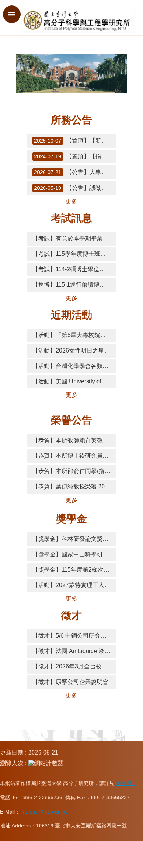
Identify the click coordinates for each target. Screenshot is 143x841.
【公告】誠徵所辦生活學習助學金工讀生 (75, 188)
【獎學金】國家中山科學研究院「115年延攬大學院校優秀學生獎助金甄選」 (74, 554)
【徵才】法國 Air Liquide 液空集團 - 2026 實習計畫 (74, 651)
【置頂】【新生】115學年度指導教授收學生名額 (75, 140)
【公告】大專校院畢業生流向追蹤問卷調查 (75, 172)
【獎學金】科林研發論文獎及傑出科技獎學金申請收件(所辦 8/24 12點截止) (74, 539)
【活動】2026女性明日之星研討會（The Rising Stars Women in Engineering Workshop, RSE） (74, 350)
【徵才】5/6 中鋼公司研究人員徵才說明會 (74, 635)
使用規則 (126, 783)
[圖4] (71, 73)
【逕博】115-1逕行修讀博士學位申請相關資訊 (74, 284)
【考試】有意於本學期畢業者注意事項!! (74, 238)
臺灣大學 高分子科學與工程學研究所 (79, 20)
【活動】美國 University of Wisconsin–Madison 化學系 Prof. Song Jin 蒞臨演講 (74, 381)
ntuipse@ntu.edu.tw (44, 812)
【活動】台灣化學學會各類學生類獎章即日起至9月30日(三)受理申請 (74, 366)
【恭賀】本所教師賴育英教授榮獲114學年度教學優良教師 (74, 440)
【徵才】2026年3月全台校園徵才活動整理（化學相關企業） (74, 666)
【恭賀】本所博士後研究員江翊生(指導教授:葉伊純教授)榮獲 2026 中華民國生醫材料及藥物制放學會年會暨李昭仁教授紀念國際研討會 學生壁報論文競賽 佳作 (74, 456)
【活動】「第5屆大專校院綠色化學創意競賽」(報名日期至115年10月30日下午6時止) (74, 335)
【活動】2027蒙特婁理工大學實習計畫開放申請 (74, 585)
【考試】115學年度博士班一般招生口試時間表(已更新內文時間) (74, 254)
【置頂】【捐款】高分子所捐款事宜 (75, 156)
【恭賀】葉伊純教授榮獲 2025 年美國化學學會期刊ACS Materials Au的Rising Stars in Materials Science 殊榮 (74, 486)
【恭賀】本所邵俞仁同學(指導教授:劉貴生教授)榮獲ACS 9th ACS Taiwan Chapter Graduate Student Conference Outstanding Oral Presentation (74, 471)
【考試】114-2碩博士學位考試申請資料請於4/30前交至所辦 (74, 269)
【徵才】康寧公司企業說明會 (70, 682)
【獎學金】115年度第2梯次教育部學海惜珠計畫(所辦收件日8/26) (74, 570)
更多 (71, 201)
